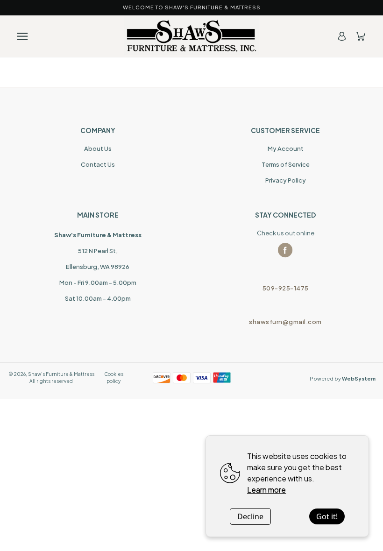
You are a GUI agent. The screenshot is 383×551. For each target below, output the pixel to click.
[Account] (342, 36)
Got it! (327, 516)
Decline (250, 516)
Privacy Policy (285, 180)
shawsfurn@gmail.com (285, 321)
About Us (98, 148)
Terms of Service (286, 164)
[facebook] (285, 250)
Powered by (343, 378)
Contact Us (98, 164)
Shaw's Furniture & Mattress (61, 374)
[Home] (191, 36)
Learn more (266, 489)
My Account (286, 148)
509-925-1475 (285, 288)
